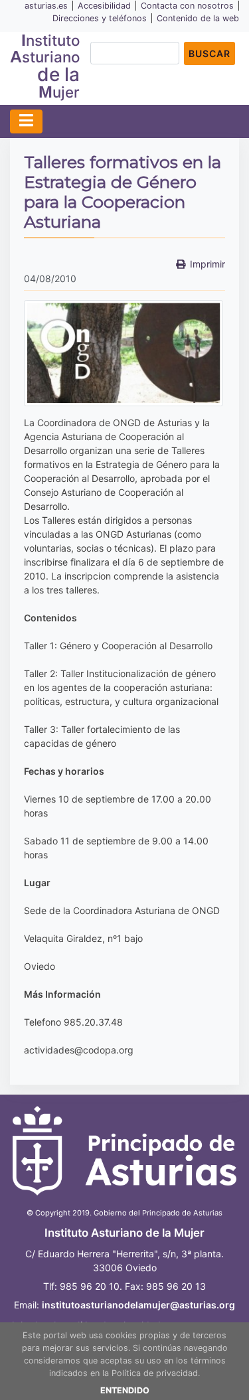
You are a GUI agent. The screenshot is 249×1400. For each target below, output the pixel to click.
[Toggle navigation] (26, 121)
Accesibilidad (104, 6)
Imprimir (207, 264)
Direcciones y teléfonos (99, 18)
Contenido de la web (198, 18)
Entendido (124, 1390)
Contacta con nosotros (187, 6)
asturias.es (46, 6)
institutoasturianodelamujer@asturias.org (138, 1304)
